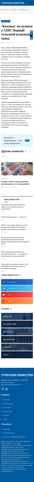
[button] (3, 156)
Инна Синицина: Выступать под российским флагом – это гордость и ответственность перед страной (14, 254)
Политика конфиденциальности (14, 436)
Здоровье (6, 415)
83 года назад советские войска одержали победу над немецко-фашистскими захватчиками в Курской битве (15, 240)
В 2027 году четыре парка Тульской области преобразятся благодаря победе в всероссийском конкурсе (14, 227)
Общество (6, 399)
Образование (7, 411)
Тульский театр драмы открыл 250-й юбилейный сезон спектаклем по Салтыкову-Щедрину (14, 266)
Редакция (6, 429)
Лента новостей (11, 199)
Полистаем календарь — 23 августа (14, 217)
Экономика (14, 10)
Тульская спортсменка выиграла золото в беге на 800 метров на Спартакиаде (13, 207)
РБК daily (4, 59)
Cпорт (5, 419)
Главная (5, 10)
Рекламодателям (9, 433)
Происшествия (8, 403)
